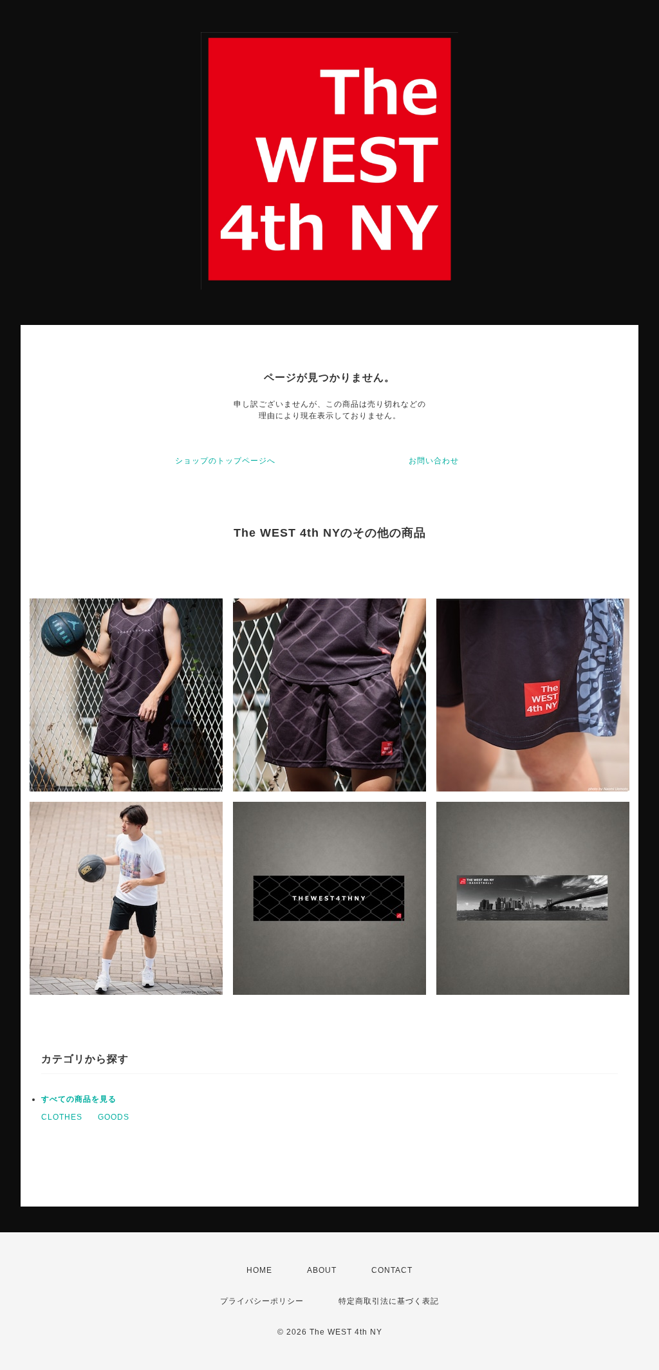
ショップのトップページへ (225, 460)
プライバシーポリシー (262, 1301)
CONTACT (392, 1270)
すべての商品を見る (78, 1099)
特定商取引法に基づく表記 (389, 1301)
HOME (259, 1270)
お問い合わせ (434, 460)
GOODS (113, 1117)
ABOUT (322, 1270)
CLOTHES (61, 1117)
